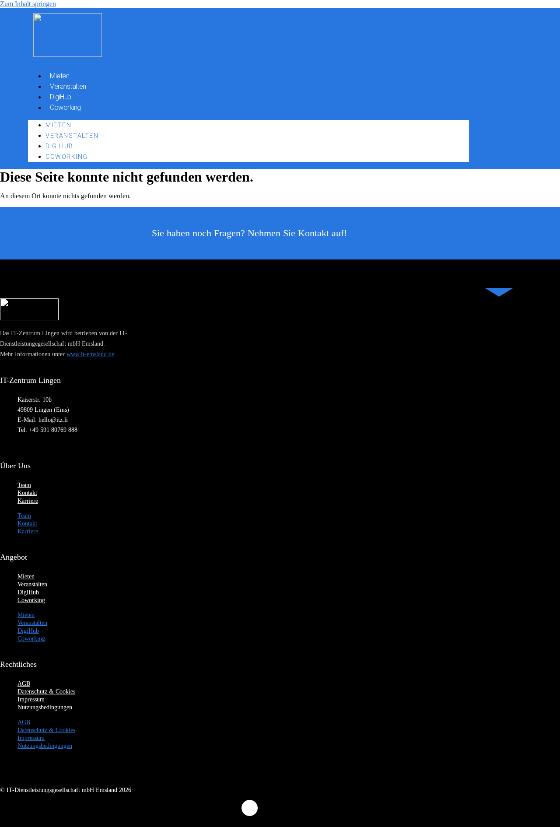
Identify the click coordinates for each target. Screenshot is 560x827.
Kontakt (27, 493)
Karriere (28, 501)
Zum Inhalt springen (28, 3)
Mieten (59, 76)
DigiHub (60, 97)
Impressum (31, 699)
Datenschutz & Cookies (46, 691)
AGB (24, 683)
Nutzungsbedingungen (45, 707)
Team (24, 485)
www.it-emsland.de (90, 354)
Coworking (65, 107)
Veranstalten (68, 86)
